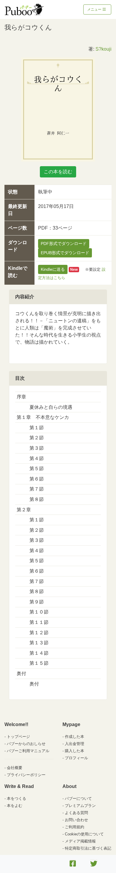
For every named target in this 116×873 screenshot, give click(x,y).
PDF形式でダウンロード (64, 243)
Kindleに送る (53, 269)
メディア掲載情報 (80, 841)
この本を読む (58, 171)
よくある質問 (76, 812)
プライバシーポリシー (26, 775)
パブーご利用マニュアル (28, 751)
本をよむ (14, 805)
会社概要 (14, 767)
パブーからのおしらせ (26, 743)
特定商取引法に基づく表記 (88, 848)
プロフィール (76, 758)
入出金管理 (74, 743)
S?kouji (103, 49)
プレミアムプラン (80, 805)
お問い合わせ (76, 820)
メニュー (94, 9)
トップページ (18, 736)
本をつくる (16, 798)
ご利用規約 (74, 827)
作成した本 (74, 736)
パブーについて (78, 798)
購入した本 (74, 751)
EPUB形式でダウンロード (65, 252)
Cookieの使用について (84, 834)
